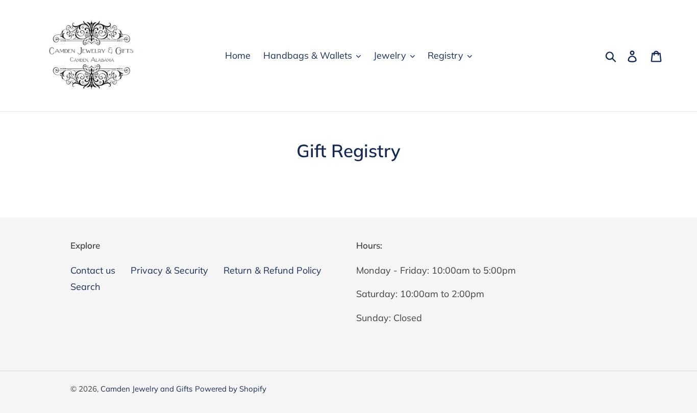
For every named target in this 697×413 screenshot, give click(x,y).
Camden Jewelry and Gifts (146, 389)
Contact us (92, 270)
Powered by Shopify (230, 389)
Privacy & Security (169, 270)
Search (85, 287)
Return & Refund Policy (272, 270)
